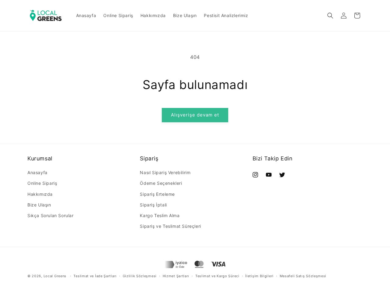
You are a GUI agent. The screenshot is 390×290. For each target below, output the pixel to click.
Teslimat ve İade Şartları (95, 276)
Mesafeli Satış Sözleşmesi (303, 276)
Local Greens (55, 276)
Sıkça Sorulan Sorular (50, 215)
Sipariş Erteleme (157, 194)
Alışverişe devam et (195, 115)
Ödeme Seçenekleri (161, 183)
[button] (330, 15)
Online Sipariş (42, 183)
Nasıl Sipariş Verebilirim (165, 172)
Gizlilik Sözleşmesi (140, 276)
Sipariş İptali (153, 204)
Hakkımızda (40, 194)
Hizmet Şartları (176, 276)
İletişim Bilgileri (259, 276)
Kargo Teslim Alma (159, 215)
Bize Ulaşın (39, 204)
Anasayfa (37, 172)
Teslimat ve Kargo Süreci (217, 276)
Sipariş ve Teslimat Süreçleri (170, 226)
